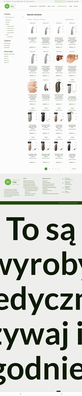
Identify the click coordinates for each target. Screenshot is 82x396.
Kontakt (76, 6)
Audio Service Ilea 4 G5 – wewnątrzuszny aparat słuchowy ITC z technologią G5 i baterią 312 (32, 97)
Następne (74, 168)
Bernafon (59, 79)
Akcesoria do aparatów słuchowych (30, 187)
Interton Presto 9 (72, 81)
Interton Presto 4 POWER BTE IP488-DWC (72, 126)
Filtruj (30, 19)
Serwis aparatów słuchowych (29, 184)
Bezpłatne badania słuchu (28, 180)
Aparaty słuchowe (45, 44)
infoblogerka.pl (75, 202)
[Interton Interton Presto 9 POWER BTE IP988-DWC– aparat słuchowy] (32, 117)
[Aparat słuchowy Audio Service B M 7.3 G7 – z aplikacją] (32, 30)
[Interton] (72, 79)
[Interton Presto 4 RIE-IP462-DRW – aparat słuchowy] (46, 146)
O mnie (70, 6)
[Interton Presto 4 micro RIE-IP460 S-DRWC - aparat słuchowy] (59, 117)
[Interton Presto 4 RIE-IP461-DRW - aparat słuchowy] (32, 146)
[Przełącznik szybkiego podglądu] (36, 32)
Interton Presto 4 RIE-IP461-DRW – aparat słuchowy (33, 155)
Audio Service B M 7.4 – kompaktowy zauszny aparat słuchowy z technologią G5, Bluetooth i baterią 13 (45, 40)
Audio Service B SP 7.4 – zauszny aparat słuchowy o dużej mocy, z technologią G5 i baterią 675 (45, 69)
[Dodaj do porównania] (36, 29)
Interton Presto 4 (45, 110)
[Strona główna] (20, 394)
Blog (53, 6)
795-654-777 (8, 1)
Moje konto (45, 180)
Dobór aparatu (42, 6)
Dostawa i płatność (46, 182)
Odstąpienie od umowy (47, 190)
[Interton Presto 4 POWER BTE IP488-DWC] (72, 117)
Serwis (49, 6)
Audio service (32, 23)
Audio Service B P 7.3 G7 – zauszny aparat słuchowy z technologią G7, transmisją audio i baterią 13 (59, 40)
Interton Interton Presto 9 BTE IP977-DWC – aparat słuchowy (72, 97)
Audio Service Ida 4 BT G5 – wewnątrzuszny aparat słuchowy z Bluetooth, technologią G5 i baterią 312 (72, 69)
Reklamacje (45, 192)
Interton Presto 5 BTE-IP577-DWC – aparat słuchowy (59, 155)
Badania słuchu (33, 6)
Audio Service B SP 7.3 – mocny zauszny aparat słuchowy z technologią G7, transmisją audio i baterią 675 (32, 69)
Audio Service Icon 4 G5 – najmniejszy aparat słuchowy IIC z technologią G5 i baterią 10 (59, 69)
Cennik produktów (61, 6)
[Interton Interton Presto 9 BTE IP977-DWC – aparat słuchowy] (72, 89)
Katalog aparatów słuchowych (29, 185)
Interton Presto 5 (59, 139)
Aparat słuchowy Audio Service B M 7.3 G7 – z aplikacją (32, 39)
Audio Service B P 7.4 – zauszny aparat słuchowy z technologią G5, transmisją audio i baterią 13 (72, 40)
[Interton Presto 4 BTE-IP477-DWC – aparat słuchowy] (46, 117)
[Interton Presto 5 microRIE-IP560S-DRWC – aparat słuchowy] (72, 146)
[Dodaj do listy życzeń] (36, 26)
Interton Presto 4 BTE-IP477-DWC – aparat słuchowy (46, 126)
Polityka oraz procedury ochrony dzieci (51, 193)
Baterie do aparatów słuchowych (31, 188)
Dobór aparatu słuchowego (29, 182)
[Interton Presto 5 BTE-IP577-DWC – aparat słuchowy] (59, 146)
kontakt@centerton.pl (69, 179)
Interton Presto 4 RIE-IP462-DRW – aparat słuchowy (46, 155)
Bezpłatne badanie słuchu (60, 1)
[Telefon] (61, 394)
